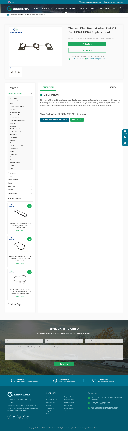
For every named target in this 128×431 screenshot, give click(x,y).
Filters (11, 143)
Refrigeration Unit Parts (20, 14)
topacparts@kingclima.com (93, 2)
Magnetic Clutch (69, 397)
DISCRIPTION (48, 87)
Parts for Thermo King (32, 14)
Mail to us (77, 120)
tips (100, 8)
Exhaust (12, 140)
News (93, 8)
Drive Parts (13, 126)
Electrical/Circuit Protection (18, 131)
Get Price (88, 44)
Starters (12, 157)
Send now (64, 364)
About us (84, 8)
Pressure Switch (69, 408)
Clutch (9, 176)
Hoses (12, 151)
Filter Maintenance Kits (16, 146)
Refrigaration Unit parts (66, 8)
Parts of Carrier (12, 193)
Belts (11, 103)
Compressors (11, 173)
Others (12, 165)
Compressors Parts (15, 115)
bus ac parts (47, 8)
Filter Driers (13, 154)
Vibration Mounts (15, 162)
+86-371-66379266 (77, 59)
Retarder (10, 190)
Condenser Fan (69, 399)
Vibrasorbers (13, 160)
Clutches (12, 109)
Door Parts (13, 123)
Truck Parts (11, 186)
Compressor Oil (14, 117)
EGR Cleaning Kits (15, 129)
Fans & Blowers (12, 180)
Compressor (50, 397)
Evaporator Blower (51, 399)
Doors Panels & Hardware (17, 120)
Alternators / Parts (15, 101)
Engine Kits (13, 134)
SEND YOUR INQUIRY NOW (56, 120)
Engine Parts (13, 137)
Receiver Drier (50, 402)
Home (36, 8)
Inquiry (112, 87)
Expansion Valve (69, 402)
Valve (11, 168)
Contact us (110, 8)
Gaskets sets (42, 14)
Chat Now (88, 50)
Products (51, 393)
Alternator (67, 411)
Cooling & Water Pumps (17, 106)
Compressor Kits (15, 112)
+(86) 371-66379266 (117, 2)
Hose (47, 413)
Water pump (50, 408)
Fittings (9, 183)
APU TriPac (13, 98)
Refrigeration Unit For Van (91, 428)
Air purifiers (49, 411)
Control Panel (68, 405)
